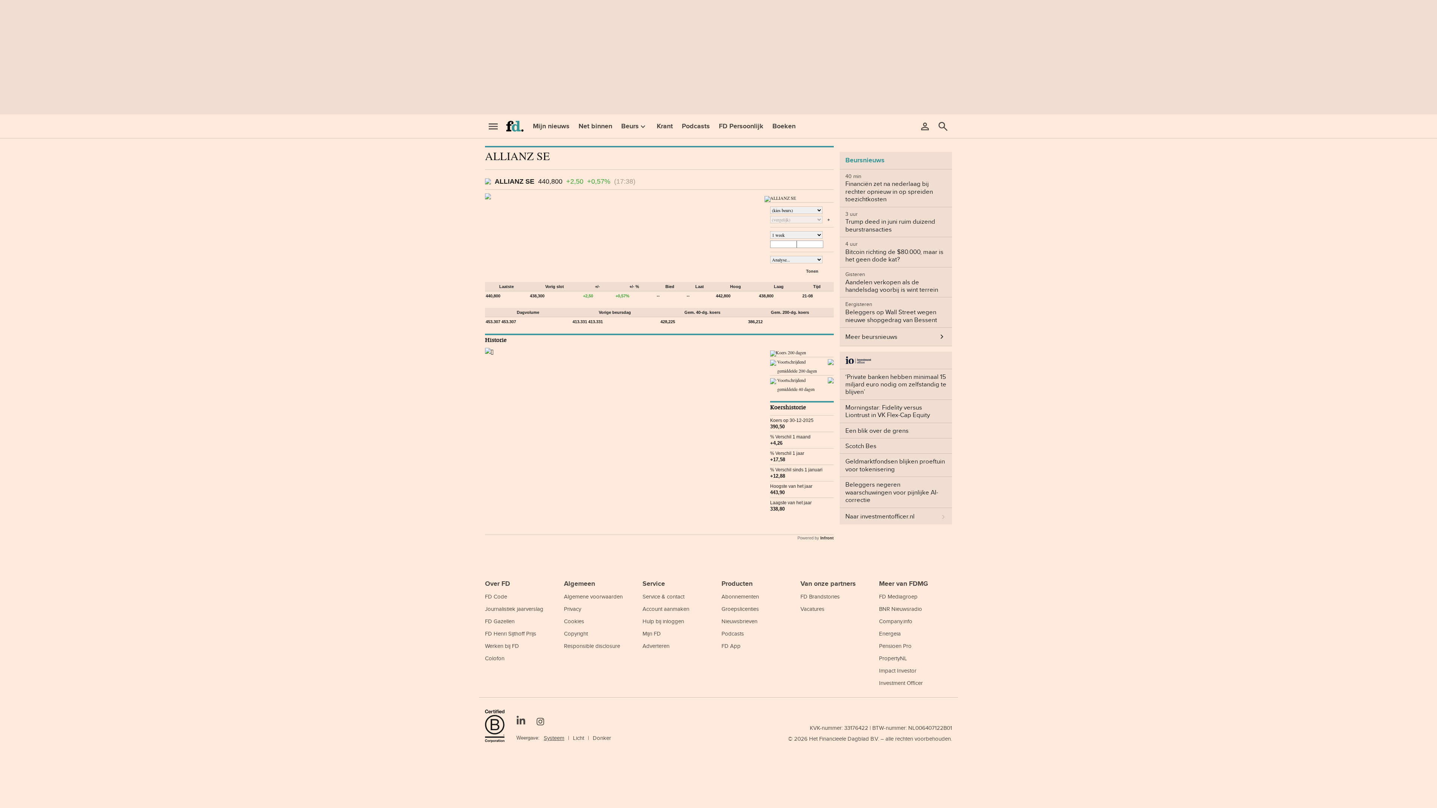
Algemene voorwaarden (593, 596)
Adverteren (656, 646)
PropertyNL (893, 658)
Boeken (784, 126)
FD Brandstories (820, 596)
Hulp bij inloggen (663, 621)
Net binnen (595, 126)
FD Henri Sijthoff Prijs (510, 633)
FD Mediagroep (898, 596)
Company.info (895, 621)
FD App (731, 646)
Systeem (554, 738)
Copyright (576, 633)
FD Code (496, 596)
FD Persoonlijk (741, 126)
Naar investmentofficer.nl (880, 516)
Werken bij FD (502, 646)
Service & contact (663, 596)
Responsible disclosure (592, 646)
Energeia (890, 633)
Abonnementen (740, 596)
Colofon (494, 658)
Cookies (574, 621)
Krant (665, 126)
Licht (578, 738)
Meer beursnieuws (871, 336)
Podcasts (696, 126)
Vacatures (812, 609)
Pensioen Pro (895, 646)
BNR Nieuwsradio (900, 609)
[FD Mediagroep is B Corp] (497, 726)
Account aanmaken (666, 609)
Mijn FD (652, 633)
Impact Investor (897, 670)
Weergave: (528, 738)
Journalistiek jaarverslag (514, 609)
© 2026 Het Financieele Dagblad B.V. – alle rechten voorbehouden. (870, 739)
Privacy (572, 609)
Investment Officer (901, 683)
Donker (602, 738)
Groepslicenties (740, 609)
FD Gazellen (500, 621)
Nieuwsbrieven (739, 621)
